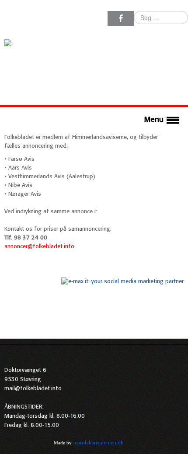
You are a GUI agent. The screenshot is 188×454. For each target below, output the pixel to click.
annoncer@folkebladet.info (39, 247)
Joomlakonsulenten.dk (98, 443)
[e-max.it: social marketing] (122, 281)
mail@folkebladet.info (33, 389)
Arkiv (178, 442)
